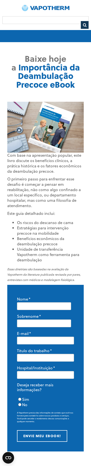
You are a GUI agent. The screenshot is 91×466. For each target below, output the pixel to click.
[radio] (45, 399)
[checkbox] (45, 402)
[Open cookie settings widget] (8, 458)
